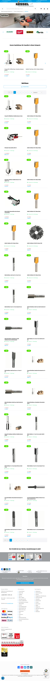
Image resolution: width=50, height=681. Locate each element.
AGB (19, 613)
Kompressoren (38, 600)
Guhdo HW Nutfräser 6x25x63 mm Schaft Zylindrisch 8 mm (14, 403)
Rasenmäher (38, 603)
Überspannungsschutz (40, 608)
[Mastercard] (4, 611)
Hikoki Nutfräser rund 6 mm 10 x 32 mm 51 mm (13, 275)
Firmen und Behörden (23, 600)
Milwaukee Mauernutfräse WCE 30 (10, 147)
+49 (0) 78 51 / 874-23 (6, 595)
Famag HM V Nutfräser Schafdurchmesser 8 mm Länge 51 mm (13, 180)
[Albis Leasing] (10, 620)
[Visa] (4, 614)
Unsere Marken (22, 591)
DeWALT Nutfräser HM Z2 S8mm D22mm (11, 243)
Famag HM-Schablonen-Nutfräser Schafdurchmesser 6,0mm (14, 435)
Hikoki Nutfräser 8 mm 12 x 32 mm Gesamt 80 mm (35, 529)
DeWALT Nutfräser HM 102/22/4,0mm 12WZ (34, 243)
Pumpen (37, 602)
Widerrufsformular (22, 609)
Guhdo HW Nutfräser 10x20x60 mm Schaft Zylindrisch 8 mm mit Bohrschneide (12, 339)
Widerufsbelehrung (22, 608)
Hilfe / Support (21, 597)
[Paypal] (10, 617)
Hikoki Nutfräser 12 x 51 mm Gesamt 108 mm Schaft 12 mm (13, 466)
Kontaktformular (10, 603)
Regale (37, 605)
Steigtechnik (38, 607)
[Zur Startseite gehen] (25, 5)
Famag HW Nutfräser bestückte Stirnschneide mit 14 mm (36, 371)
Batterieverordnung (22, 617)
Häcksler (37, 594)
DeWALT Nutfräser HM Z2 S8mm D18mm (34, 147)
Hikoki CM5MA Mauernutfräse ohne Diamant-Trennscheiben (12, 212)
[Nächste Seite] (29, 92)
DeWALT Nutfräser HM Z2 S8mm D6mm (34, 211)
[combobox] (20, 9)
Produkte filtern (26, 86)
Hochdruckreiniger (39, 597)
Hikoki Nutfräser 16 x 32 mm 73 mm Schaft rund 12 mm (35, 339)
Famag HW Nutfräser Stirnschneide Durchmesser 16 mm (13, 498)
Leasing (20, 620)
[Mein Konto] (44, 8)
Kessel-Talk (21, 592)
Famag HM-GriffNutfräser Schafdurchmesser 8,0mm (14, 70)
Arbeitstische (38, 591)
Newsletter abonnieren (25, 583)
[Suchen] (35, 9)
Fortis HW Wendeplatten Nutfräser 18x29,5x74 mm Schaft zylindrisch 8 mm (36, 498)
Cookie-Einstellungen (24, 673)
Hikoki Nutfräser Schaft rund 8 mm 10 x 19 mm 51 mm (13, 530)
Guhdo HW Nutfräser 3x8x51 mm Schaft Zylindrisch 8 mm (36, 307)
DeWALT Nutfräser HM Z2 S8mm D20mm (34, 69)
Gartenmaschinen (39, 592)
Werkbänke (38, 611)
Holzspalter (38, 599)
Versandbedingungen (23, 606)
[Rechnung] (10, 611)
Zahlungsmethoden (22, 599)
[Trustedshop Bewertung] (19, 1)
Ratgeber (20, 594)
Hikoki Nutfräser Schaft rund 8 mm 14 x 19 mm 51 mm (13, 371)
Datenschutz (21, 611)
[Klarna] (4, 620)
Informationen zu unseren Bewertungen (23, 603)
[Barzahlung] (4, 617)
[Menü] (2, 8)
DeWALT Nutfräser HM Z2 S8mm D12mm (34, 275)
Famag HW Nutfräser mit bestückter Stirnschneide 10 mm (36, 403)
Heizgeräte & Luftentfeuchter (41, 596)
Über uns (20, 596)
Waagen (37, 610)
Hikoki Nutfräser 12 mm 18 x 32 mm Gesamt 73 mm (36, 465)
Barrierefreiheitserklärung (23, 619)
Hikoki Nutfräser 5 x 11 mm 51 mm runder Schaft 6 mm (35, 435)
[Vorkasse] (10, 614)
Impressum (21, 614)
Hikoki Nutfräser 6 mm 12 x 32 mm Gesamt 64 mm (13, 306)
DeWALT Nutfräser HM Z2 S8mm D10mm (34, 179)
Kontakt (20, 605)
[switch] (46, 676)
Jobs (19, 616)
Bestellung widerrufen (25, 671)
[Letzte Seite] (31, 92)
